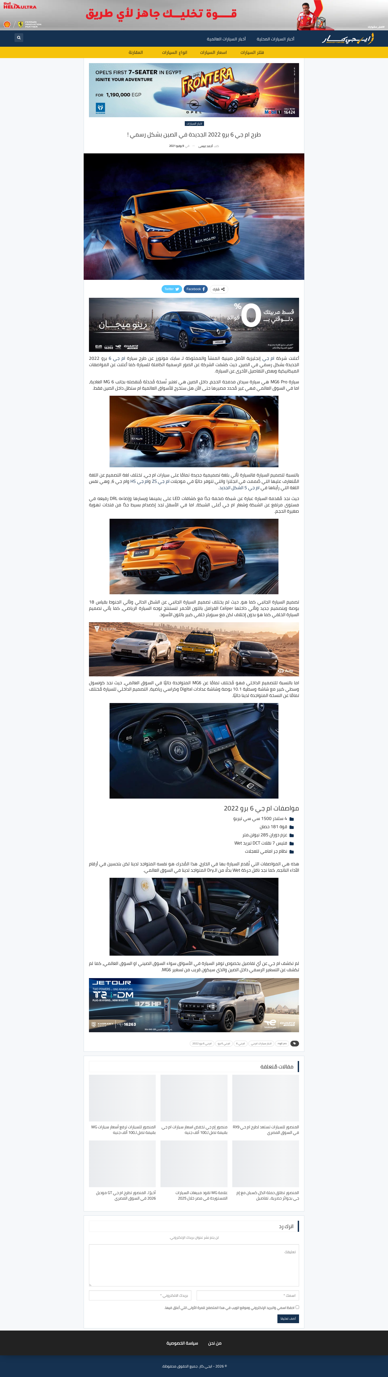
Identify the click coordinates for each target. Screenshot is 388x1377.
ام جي (268, 358)
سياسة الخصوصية (182, 1343)
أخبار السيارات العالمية (226, 39)
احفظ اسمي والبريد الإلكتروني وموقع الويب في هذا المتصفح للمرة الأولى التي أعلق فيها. (229, 1307)
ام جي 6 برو (224, 1043)
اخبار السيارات (194, 123)
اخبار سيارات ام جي (261, 1043)
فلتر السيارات (252, 52)
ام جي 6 (117, 358)
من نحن (214, 1343)
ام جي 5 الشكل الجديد (239, 487)
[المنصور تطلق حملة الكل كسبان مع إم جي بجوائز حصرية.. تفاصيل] (265, 1163)
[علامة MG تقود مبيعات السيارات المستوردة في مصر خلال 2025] (193, 1163)
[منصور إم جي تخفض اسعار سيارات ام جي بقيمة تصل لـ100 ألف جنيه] (193, 1098)
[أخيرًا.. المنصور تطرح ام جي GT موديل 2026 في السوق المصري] (122, 1163)
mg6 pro (282, 1043)
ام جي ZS (160, 481)
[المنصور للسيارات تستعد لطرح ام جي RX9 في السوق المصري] (265, 1098)
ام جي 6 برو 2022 (202, 1043)
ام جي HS (139, 481)
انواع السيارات (174, 52)
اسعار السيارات (213, 52)
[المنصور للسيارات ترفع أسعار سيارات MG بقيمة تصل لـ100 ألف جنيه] (122, 1098)
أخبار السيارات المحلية (275, 39)
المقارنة (136, 52)
